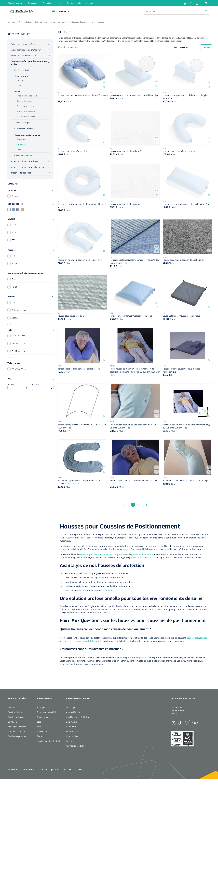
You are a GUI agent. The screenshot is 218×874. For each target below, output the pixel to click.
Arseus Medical (73, 712)
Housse (20, 80)
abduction (94, 641)
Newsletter (42, 731)
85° (13, 240)
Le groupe (70, 707)
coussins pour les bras (91, 554)
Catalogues (32, 3)
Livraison (12, 722)
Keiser (69, 741)
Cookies (79, 769)
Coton (14, 302)
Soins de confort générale (23, 44)
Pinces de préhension (26, 111)
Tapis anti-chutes (24, 101)
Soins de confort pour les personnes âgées (29, 63)
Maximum (42, 386)
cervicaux (107, 554)
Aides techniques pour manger (26, 49)
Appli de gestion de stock (48, 741)
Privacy (67, 769)
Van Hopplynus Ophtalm (77, 717)
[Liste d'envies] (189, 3)
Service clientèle (74, 3)
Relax (14, 279)
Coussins (21, 139)
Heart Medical (72, 736)
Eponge (15, 318)
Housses (20, 144)
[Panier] (195, 3)
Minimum (17, 386)
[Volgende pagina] (146, 505)
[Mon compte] (184, 3)
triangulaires (119, 554)
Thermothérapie (21, 76)
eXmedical (71, 726)
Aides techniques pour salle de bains (28, 167)
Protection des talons (26, 106)
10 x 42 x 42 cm (18, 343)
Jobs (59, 3)
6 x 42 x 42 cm (18, 351)
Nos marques (43, 717)
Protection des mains (26, 116)
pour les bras (193, 637)
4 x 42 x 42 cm (18, 336)
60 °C (14, 232)
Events (40, 736)
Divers (17, 91)
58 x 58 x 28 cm (19, 369)
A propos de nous (45, 707)
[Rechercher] (206, 11)
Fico (13, 256)
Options (206, 47)
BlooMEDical (72, 731)
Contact (89, 3)
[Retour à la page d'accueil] (28, 11)
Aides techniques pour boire (24, 161)
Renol (14, 263)
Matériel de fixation (22, 70)
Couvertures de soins (23, 155)
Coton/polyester (19, 310)
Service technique (16, 717)
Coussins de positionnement (27, 135)
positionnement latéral (142, 554)
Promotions (47, 3)
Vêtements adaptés (22, 122)
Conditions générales (18, 736)
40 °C (14, 225)
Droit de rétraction (16, 731)
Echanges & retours (17, 726)
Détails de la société (46, 712)
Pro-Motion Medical (75, 746)
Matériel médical (15, 3)
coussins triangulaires (73, 641)
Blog (39, 726)
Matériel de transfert (21, 172)
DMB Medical (72, 722)
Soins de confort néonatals (24, 55)
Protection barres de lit (27, 95)
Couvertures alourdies (24, 128)
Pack (19, 85)
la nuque (204, 637)
